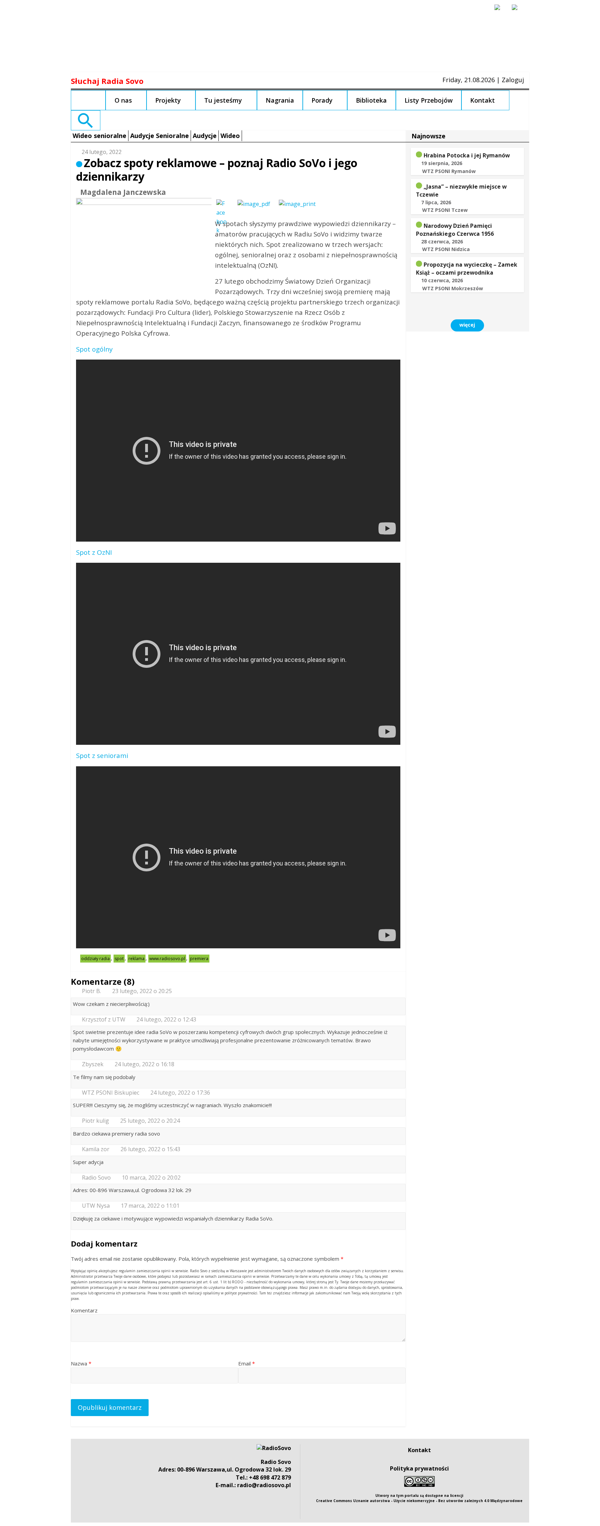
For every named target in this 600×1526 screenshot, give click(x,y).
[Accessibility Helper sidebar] (500, 10)
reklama (136, 959)
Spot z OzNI (94, 552)
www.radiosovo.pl (167, 959)
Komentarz (84, 1310)
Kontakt (482, 100)
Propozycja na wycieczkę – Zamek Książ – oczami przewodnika (466, 268)
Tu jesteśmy (223, 100)
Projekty (168, 100)
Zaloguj (513, 80)
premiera (199, 959)
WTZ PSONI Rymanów (449, 171)
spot (119, 959)
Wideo (230, 135)
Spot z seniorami (102, 755)
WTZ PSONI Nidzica (446, 249)
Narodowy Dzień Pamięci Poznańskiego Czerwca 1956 (455, 230)
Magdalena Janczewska (123, 192)
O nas (123, 100)
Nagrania (280, 100)
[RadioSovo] (274, 1448)
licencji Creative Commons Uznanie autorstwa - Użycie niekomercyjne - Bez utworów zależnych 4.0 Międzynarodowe (419, 1498)
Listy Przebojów (429, 100)
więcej (467, 324)
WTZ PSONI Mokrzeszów (452, 288)
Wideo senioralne (99, 135)
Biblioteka (371, 100)
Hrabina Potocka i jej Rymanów (467, 155)
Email (246, 1363)
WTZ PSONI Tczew (445, 210)
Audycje (205, 135)
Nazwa (81, 1363)
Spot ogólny (94, 349)
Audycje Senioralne (159, 135)
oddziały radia (95, 959)
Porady (322, 100)
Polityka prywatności (419, 1468)
